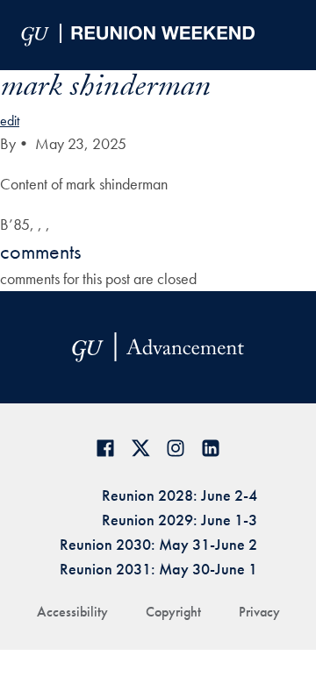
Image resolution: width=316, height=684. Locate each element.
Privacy (259, 611)
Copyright (173, 611)
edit (9, 120)
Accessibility (72, 611)
